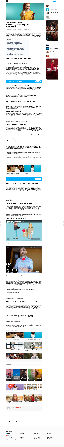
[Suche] (57, 1)
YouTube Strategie (26, 147)
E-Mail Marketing (36, 433)
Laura (12, 408)
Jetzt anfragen (38, 81)
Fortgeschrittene (10, 29)
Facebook (23, 106)
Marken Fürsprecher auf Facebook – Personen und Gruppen (15, 48)
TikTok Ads (48, 432)
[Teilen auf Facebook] (9, 421)
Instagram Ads (49, 433)
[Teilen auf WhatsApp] (23, 421)
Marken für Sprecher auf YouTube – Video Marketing (14, 43)
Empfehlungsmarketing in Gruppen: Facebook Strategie (16, 49)
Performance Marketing (37, 432)
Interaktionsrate (16, 33)
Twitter (30, 106)
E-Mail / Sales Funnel (36, 434)
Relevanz (35, 129)
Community (33, 88)
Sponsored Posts (8, 75)
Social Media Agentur (12, 148)
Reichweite (7, 35)
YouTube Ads (49, 434)
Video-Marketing (35, 147)
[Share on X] (16, 421)
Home (7, 29)
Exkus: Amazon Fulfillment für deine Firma (14, 50)
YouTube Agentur (22, 434)
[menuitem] (27, 1)
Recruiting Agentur (22, 438)
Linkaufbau (35, 324)
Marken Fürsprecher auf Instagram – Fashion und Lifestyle (15, 53)
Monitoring (15, 136)
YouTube (17, 102)
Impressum (29, 445)
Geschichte (21, 105)
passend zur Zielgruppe (24, 96)
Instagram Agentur (22, 433)
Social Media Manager (9, 283)
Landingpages (35, 160)
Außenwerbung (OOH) (37, 438)
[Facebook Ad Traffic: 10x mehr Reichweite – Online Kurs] (0, 223)
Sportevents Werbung (37, 437)
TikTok (34, 106)
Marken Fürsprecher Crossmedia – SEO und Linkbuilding (15, 54)
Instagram (27, 106)
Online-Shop (30, 210)
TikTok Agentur (22, 432)
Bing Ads (48, 438)
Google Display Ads (50, 437)
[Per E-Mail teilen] (38, 421)
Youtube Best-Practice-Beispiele (12, 44)
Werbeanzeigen (17, 34)
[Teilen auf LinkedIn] (31, 421)
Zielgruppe (9, 142)
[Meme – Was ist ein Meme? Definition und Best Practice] (63, 223)
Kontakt (31, 445)
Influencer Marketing (10, 317)
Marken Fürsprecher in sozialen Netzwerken (13, 42)
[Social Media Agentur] (19, 1)
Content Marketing (22, 437)
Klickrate (8, 33)
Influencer (12, 73)
